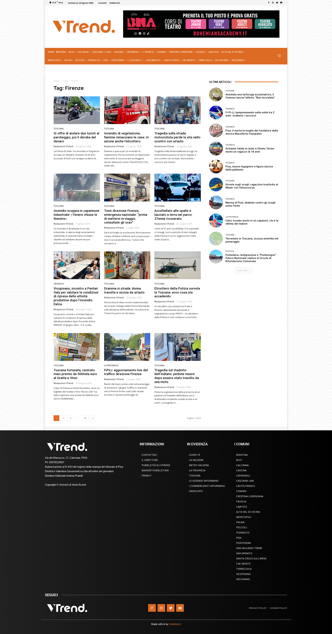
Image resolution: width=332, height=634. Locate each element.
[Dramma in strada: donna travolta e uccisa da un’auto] (127, 265)
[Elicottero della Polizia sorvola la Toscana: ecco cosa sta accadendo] (177, 265)
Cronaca (59, 284)
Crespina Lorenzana (249, 496)
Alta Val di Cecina (248, 511)
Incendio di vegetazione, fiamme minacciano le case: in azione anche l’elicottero (126, 137)
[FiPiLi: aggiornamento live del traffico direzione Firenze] (127, 347)
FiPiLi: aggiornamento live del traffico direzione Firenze (126, 372)
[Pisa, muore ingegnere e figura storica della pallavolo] (216, 166)
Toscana (59, 128)
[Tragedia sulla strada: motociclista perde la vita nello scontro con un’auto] (177, 110)
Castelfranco (245, 486)
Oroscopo (196, 491)
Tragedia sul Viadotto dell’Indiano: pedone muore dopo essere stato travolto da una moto (176, 376)
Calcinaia (242, 465)
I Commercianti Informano (207, 486)
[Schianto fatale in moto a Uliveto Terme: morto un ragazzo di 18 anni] (216, 148)
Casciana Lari (245, 480)
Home (57, 80)
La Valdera (196, 460)
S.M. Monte (243, 563)
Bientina (242, 454)
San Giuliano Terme (249, 548)
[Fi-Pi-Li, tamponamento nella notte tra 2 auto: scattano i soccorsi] (216, 112)
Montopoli (243, 517)
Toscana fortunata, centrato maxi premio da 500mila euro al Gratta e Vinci (75, 374)
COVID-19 (194, 454)
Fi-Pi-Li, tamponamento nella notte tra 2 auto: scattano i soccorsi (249, 114)
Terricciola (244, 568)
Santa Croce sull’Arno (251, 558)
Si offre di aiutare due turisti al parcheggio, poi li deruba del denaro (76, 137)
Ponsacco (243, 532)
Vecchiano (243, 579)
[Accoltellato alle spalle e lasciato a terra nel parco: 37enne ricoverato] (177, 187)
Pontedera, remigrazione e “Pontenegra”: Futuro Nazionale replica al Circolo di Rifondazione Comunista (250, 258)
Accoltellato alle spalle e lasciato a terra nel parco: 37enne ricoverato (173, 215)
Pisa (238, 537)
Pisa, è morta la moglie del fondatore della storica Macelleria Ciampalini (251, 132)
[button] (279, 56)
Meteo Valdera (199, 465)
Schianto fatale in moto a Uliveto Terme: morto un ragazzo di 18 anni (250, 150)
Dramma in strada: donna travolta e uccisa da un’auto (124, 290)
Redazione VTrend (63, 146)
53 (85, 418)
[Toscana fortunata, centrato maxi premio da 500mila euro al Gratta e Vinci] (77, 347)
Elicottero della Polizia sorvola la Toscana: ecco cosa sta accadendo (177, 292)
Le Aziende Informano (204, 480)
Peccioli (241, 527)
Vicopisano (243, 574)
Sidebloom (175, 624)
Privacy (146, 475)
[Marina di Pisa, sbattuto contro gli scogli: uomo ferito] (216, 202)
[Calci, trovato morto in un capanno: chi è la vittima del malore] (216, 220)
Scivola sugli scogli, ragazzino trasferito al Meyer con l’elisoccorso (251, 186)
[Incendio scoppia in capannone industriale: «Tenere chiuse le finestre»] (77, 187)
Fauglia (241, 501)
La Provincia (111, 365)
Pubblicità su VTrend (156, 465)
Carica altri (242, 270)
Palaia (240, 522)
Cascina (241, 470)
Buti (239, 460)
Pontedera (243, 543)
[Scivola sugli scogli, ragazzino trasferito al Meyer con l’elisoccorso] (216, 184)
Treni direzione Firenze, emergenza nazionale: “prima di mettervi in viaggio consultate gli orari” (125, 216)
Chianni (241, 491)
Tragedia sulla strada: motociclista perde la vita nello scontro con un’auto (177, 137)
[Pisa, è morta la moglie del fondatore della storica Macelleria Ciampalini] (216, 130)
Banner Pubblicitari (155, 470)
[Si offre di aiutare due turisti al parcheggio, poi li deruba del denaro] (77, 110)
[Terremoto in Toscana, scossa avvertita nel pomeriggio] (216, 238)
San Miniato (244, 553)
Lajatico (241, 506)
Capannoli (243, 475)
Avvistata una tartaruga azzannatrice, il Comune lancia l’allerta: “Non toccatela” (250, 96)
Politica (229, 251)
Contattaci (149, 454)
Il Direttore (150, 460)
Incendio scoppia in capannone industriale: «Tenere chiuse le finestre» (76, 215)
